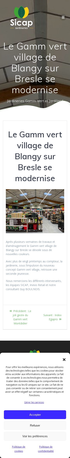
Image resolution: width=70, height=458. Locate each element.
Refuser (35, 425)
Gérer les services (34, 402)
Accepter (35, 414)
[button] (64, 360)
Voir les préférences (35, 436)
